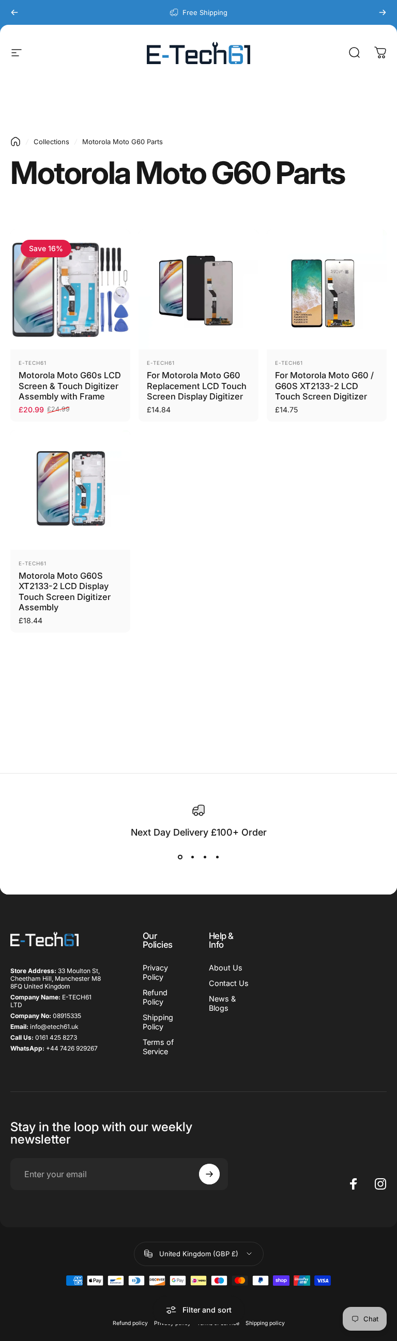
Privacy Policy (155, 972)
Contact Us (229, 983)
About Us (225, 967)
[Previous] (14, 12)
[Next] (382, 12)
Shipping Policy (158, 1022)
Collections (51, 141)
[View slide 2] (192, 857)
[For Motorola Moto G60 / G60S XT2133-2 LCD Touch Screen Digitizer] (327, 289)
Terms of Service (158, 1047)
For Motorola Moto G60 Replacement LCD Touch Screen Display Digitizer (197, 386)
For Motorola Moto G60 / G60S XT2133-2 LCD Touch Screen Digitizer (324, 386)
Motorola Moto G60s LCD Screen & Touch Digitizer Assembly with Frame (70, 386)
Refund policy (130, 1323)
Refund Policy (155, 997)
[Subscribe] (209, 1174)
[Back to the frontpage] (15, 141)
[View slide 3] (204, 857)
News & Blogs (222, 1003)
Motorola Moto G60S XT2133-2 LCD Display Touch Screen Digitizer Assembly (65, 592)
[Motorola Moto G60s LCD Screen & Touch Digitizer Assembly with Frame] (70, 289)
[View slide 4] (217, 857)
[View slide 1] (180, 857)
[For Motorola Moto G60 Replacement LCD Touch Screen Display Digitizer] (198, 289)
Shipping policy (265, 1323)
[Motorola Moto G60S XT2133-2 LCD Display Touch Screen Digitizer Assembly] (70, 490)
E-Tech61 (33, 363)
